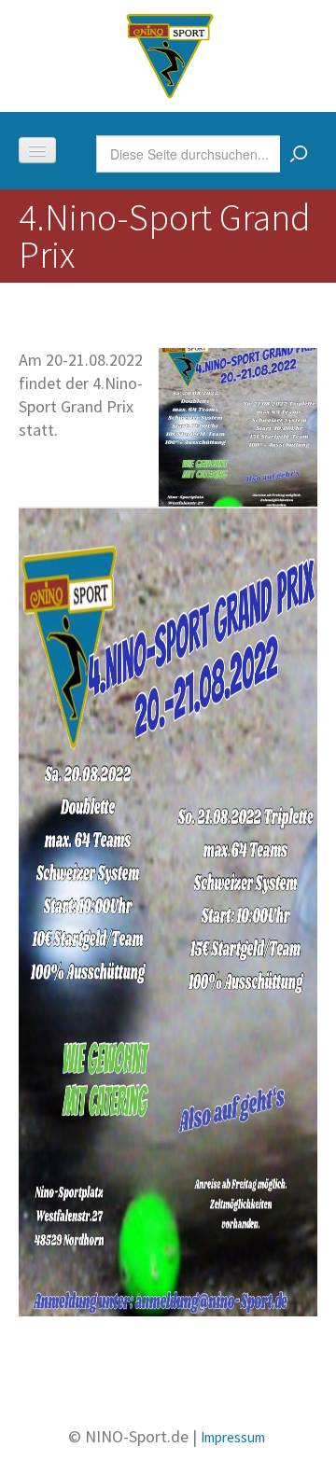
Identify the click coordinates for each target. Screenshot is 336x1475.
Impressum (233, 1437)
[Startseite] (170, 53)
